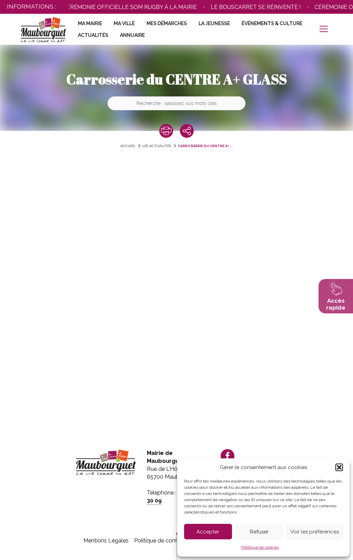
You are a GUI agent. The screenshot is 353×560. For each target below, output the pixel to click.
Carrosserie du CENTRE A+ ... (205, 146)
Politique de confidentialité (167, 540)
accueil (127, 146)
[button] (339, 467)
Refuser (259, 532)
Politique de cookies (260, 547)
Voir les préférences (314, 532)
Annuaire (132, 35)
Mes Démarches (167, 23)
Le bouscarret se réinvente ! (249, 7)
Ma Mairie (90, 23)
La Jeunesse (214, 23)
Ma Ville (124, 23)
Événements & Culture (272, 23)
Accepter (207, 532)
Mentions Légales (106, 540)
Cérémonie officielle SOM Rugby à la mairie (123, 7)
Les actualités (156, 146)
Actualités (93, 35)
